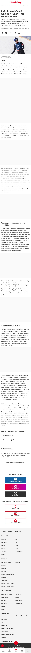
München (3, 539)
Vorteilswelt (4, 580)
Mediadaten (18, 594)
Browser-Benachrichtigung (7, 574)
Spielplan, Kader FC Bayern (7, 583)
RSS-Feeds (3, 571)
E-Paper (3, 606)
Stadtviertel (4, 542)
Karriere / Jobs (4, 597)
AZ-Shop (17, 597)
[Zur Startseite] (15, 3)
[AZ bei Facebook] (16, 615)
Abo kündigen (4, 631)
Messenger (4, 568)
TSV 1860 (3, 551)
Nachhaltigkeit (19, 551)
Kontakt (3, 609)
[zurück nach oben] (15, 643)
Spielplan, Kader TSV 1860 (7, 586)
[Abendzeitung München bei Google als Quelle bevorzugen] (19, 33)
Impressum (4, 619)
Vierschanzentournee (6, 399)
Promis (3, 554)
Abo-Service (4, 603)
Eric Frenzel (24, 172)
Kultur (17, 545)
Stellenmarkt (18, 562)
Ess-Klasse (3, 577)
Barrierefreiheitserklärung (7, 628)
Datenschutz (4, 625)
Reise (17, 548)
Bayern (3, 545)
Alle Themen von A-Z (6, 562)
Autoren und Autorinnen (6, 594)
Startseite (2, 5)
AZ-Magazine (19, 600)
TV (16, 542)
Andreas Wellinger (5, 238)
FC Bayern (3, 548)
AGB (2, 622)
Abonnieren (4, 600)
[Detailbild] (28, 38)
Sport (6, 5)
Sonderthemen (19, 603)
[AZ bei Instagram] (21, 615)
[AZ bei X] (26, 615)
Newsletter (3, 565)
